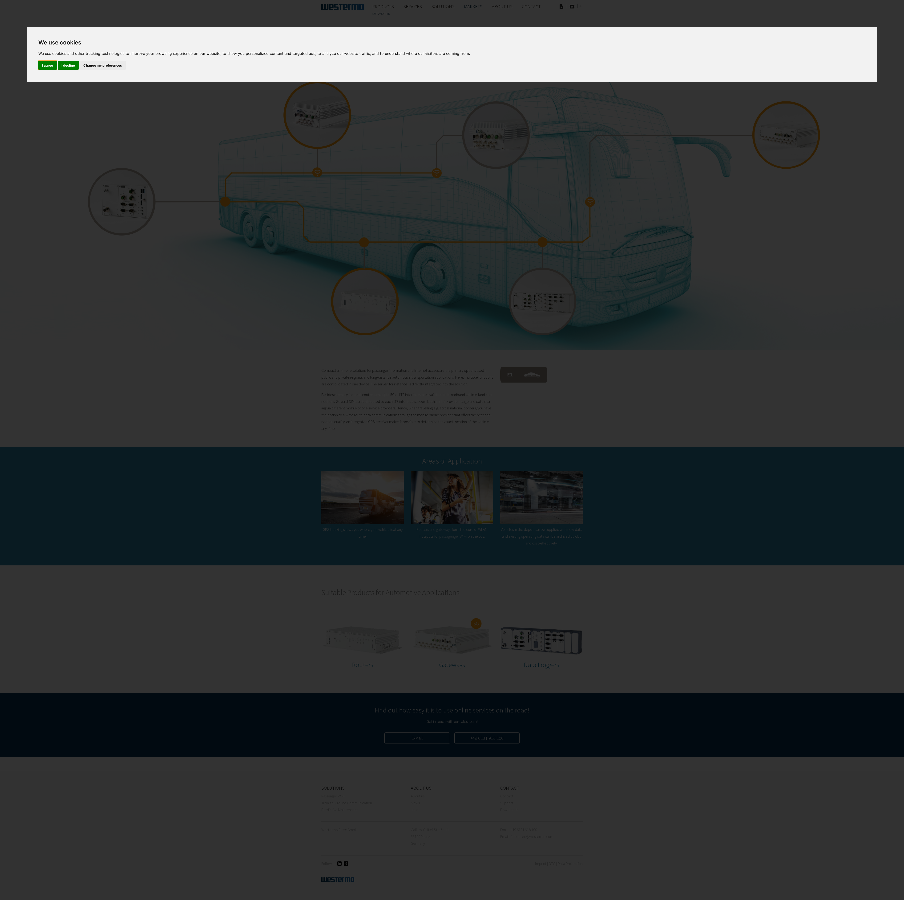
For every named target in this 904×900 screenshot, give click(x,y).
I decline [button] (68, 65)
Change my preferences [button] (102, 65)
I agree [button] (47, 65)
